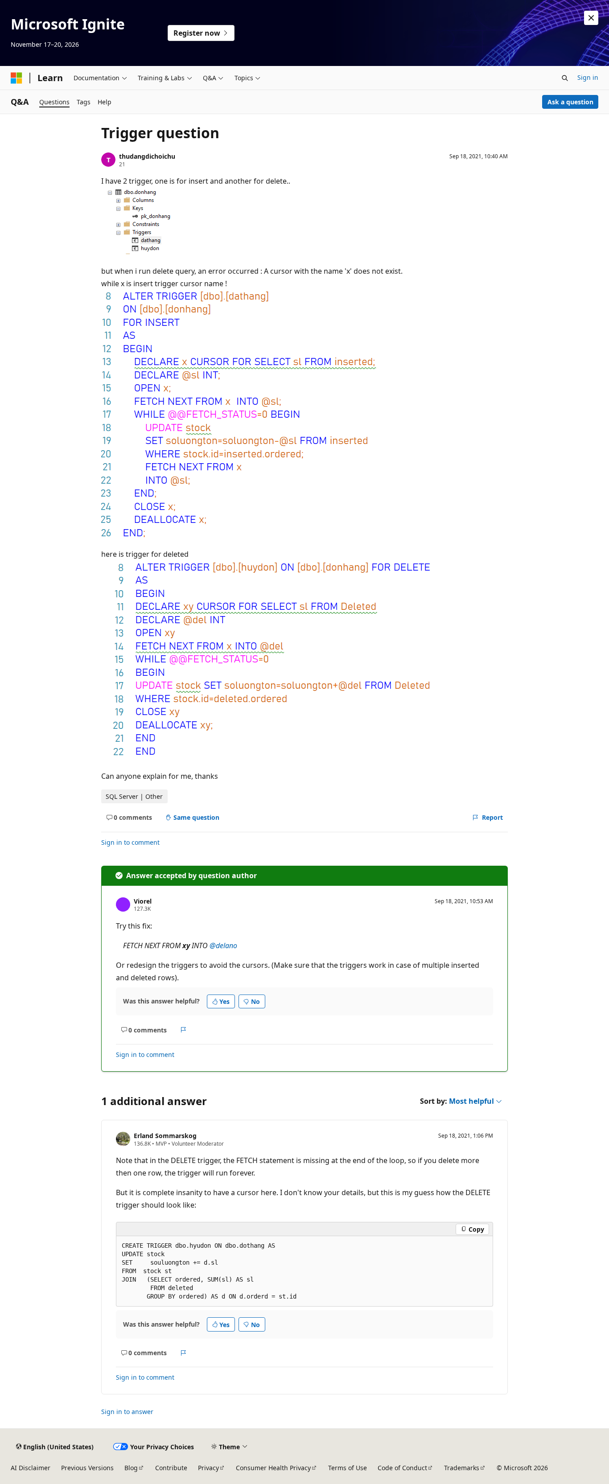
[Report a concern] (183, 1030)
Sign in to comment (130, 842)
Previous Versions (87, 1467)
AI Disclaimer (30, 1467)
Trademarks (461, 1467)
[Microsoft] (16, 78)
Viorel (143, 901)
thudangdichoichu (147, 156)
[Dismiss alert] (591, 18)
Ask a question (570, 102)
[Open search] (565, 78)
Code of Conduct (402, 1467)
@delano (223, 945)
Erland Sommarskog (165, 1135)
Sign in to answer (127, 1411)
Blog (131, 1467)
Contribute (171, 1467)
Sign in (587, 77)
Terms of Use (347, 1467)
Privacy (208, 1467)
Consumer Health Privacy (273, 1467)
